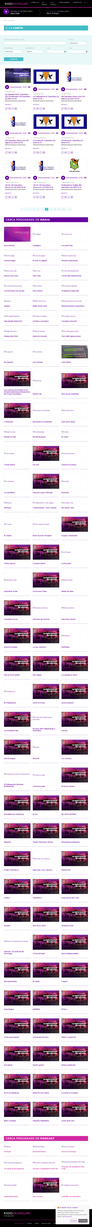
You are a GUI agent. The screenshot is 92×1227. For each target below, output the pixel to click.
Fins (70, 48)
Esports (8, 104)
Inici (5, 20)
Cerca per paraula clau (14, 39)
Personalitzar (83, 1220)
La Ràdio (44, 4)
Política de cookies (46, 1223)
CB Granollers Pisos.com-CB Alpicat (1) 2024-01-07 (16, 142)
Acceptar (73, 1220)
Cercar (13, 59)
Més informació (67, 1216)
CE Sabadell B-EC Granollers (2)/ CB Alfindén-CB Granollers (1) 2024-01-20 (17, 96)
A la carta (53, 4)
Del (48, 48)
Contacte (77, 2)
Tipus (71, 39)
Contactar (29, 1223)
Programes (64, 2)
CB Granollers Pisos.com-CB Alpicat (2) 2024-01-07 (73, 98)
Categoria (30, 48)
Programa (8, 48)
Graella (35, 2)
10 (64, 209)
